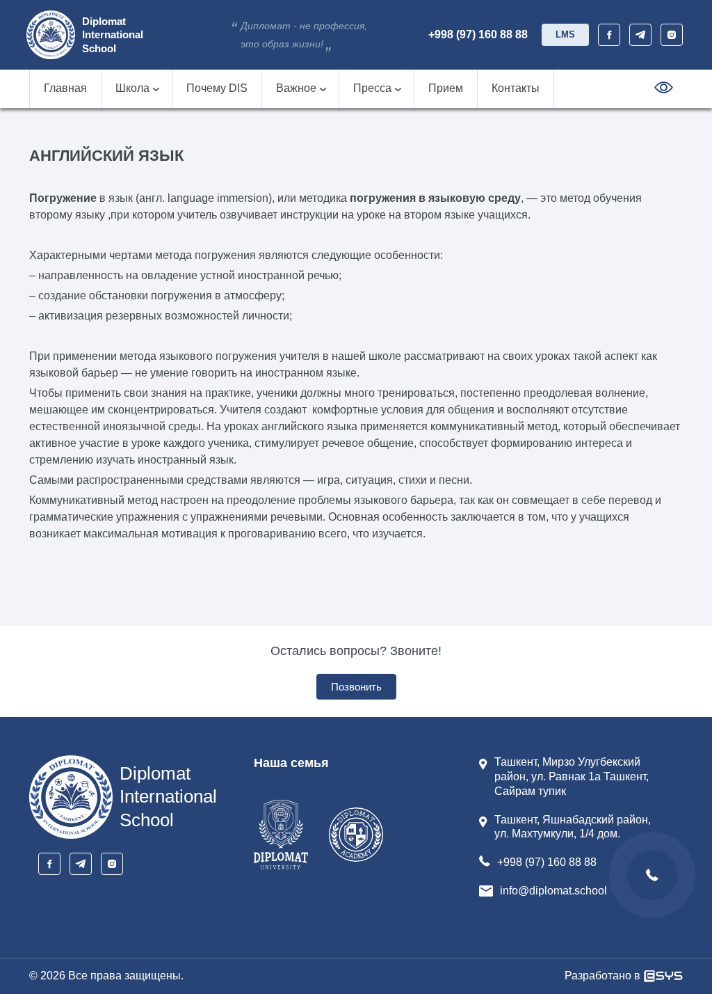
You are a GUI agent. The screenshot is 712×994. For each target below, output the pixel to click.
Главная (65, 88)
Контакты (516, 88)
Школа (132, 88)
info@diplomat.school (553, 891)
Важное (296, 88)
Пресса (372, 88)
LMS (565, 34)
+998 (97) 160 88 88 (478, 34)
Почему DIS (217, 88)
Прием (445, 88)
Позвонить (356, 687)
